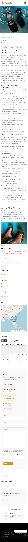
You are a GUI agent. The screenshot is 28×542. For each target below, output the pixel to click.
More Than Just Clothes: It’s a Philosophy (12, 253)
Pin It (14, 516)
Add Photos (8, 408)
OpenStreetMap (18, 330)
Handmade (5, 286)
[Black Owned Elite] (6, 3)
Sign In (22, 3)
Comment (6, 429)
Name (5, 415)
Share (7, 513)
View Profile (6, 495)
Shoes (3, 37)
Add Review (19, 47)
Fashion (5, 284)
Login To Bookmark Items (15, 509)
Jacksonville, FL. (10, 37)
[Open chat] (25, 535)
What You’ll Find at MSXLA (9, 255)
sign (7, 262)
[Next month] (5, 340)
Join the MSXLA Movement (9, 258)
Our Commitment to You (9, 257)
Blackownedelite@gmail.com (11, 493)
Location (11, 47)
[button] (3, 318)
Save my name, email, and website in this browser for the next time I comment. (14, 451)
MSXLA (18, 135)
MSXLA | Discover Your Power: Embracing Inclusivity (14, 251)
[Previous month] (2, 340)
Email (4, 422)
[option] (14, 19)
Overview (4, 47)
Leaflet (12, 330)
